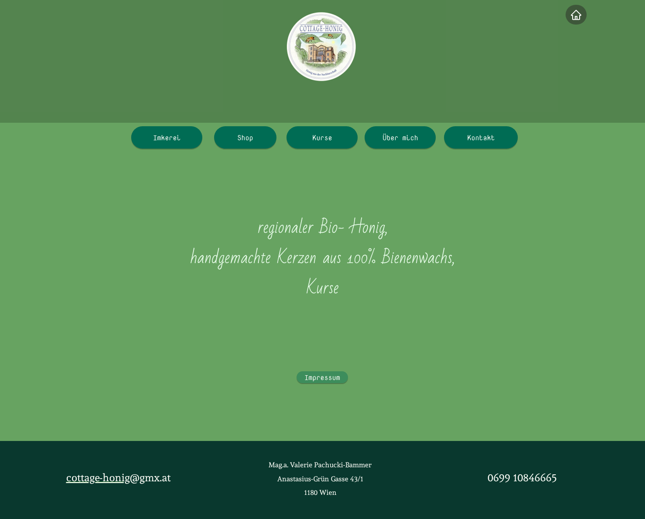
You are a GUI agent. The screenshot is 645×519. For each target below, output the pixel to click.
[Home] (576, 15)
